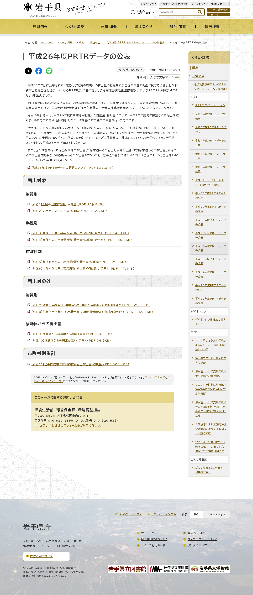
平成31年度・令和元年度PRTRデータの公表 (209, 182)
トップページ (47, 42)
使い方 (215, 14)
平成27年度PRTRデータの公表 (210, 235)
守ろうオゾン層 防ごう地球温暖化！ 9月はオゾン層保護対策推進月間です (210, 446)
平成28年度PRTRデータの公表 (210, 222)
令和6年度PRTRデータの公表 (211, 116)
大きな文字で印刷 (162, 77)
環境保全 (95, 42)
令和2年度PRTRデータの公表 (211, 169)
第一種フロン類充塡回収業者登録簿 (210, 360)
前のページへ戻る (131, 514)
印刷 (139, 77)
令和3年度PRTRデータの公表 (211, 156)
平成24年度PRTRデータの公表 (210, 274)
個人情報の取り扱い (154, 539)
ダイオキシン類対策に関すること (210, 321)
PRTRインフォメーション (210, 105)
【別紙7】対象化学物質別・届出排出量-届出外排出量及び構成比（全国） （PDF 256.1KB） (90, 305)
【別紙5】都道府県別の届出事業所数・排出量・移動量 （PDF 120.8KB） (78, 261)
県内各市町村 (196, 533)
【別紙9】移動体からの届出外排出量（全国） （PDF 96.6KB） (71, 334)
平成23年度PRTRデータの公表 (210, 287)
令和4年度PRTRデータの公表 (211, 142)
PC (196, 514)
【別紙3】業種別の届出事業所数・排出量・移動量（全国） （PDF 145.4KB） (80, 233)
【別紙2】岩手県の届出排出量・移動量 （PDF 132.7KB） (69, 211)
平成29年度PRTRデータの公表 (210, 208)
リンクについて (197, 545)
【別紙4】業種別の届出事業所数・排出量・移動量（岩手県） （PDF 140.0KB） (81, 239)
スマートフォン (216, 514)
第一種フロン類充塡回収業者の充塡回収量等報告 (210, 373)
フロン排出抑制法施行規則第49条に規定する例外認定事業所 (210, 389)
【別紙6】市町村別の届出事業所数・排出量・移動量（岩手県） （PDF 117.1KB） (83, 268)
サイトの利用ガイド (153, 545)
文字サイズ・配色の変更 (175, 4)
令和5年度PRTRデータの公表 (211, 129)
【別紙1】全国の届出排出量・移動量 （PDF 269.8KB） (67, 204)
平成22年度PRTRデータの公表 (210, 300)
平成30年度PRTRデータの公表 (210, 195)
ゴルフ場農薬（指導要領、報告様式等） (209, 469)
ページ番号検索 (219, 9)
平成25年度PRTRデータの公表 (210, 261)
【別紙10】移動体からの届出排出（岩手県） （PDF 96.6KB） (71, 340)
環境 (81, 42)
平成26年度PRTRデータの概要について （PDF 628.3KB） (72, 167)
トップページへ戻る (163, 514)
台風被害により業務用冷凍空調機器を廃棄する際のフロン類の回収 (210, 429)
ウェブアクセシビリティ (202, 539)
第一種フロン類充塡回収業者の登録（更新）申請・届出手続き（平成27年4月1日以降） (210, 409)
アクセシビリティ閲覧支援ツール (211, 4)
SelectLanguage (144, 12)
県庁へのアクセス (41, 556)
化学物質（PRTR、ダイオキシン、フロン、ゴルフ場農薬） (136, 42)
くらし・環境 (66, 42)
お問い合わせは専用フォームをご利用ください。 (71, 425)
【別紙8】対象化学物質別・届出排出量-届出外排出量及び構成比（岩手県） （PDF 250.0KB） (92, 311)
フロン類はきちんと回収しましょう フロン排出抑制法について (210, 345)
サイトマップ (149, 4)
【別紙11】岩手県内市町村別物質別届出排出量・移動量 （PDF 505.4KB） (80, 364)
